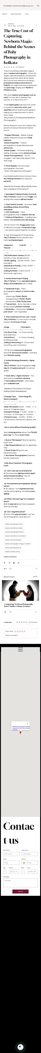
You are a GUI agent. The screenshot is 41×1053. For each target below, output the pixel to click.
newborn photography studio (14, 524)
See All (35, 576)
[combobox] (14, 872)
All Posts (4, 14)
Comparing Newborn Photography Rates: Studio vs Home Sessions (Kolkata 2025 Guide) (18, 605)
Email (5, 859)
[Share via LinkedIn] (14, 563)
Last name (25, 850)
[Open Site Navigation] (37, 5)
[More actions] (36, 25)
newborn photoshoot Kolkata (14, 528)
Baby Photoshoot (16, 14)
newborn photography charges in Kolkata (18, 544)
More (26, 14)
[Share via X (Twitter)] (9, 563)
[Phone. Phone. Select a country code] (25, 863)
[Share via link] (19, 563)
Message (6, 877)
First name (6, 850)
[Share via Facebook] (5, 563)
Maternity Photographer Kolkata (18, 6)
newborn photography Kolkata (14, 532)
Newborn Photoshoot (10, 556)
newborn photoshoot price (13, 547)
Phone (24, 859)
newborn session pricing (12, 551)
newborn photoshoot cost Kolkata (15, 536)
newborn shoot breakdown (13, 540)
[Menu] (20, 649)
